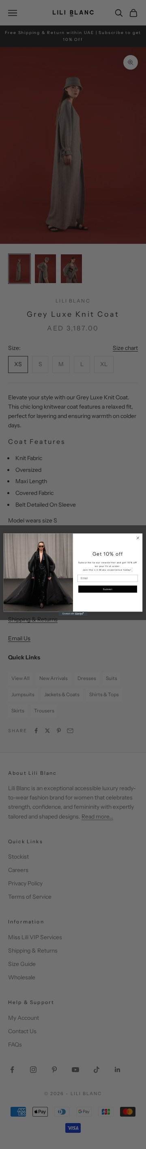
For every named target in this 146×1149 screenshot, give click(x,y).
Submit (107, 589)
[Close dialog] (138, 538)
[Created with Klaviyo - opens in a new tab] (73, 614)
